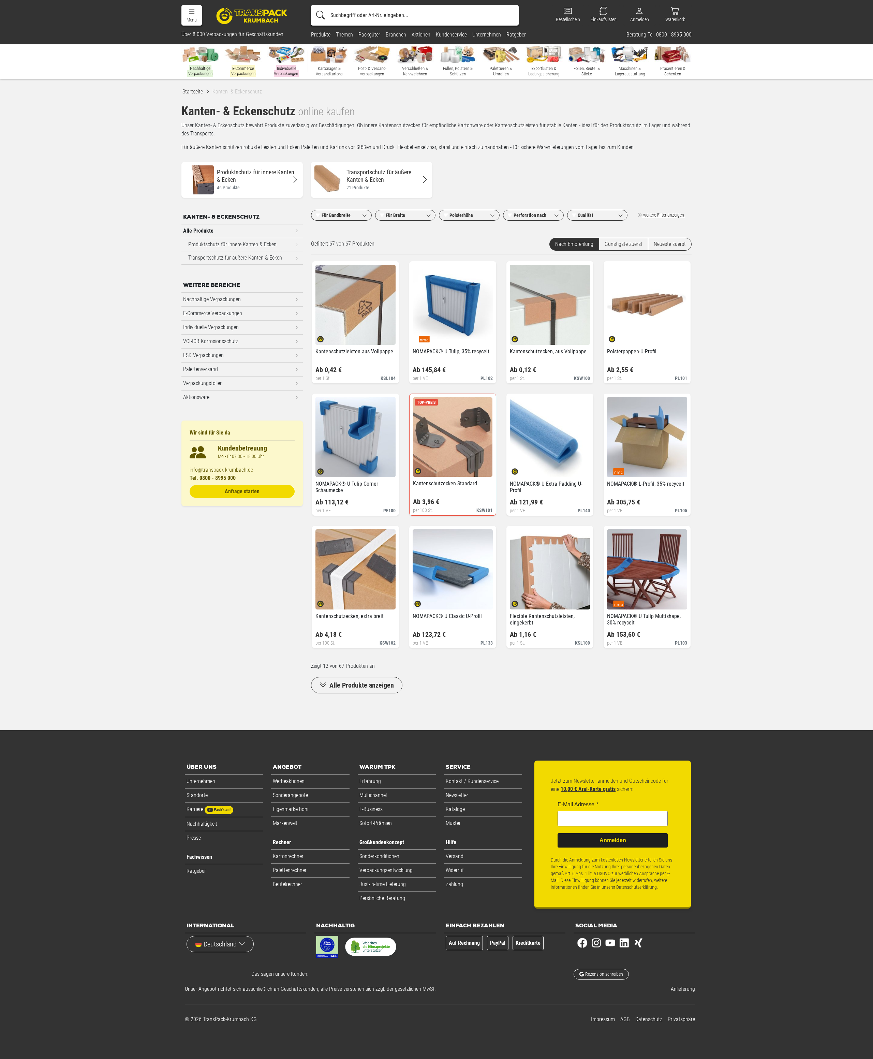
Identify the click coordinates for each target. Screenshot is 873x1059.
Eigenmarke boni (290, 809)
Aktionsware (196, 397)
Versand (454, 856)
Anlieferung (683, 989)
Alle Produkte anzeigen (361, 685)
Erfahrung (370, 781)
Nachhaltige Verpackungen (212, 299)
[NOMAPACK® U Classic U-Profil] (423, 602)
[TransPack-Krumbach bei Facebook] (582, 942)
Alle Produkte (198, 230)
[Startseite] (252, 15)
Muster (453, 823)
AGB (625, 1019)
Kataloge (455, 809)
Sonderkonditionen (379, 856)
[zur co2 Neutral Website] (370, 948)
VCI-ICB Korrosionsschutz (210, 341)
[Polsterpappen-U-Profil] (617, 337)
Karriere (209, 809)
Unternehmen (201, 781)
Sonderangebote (290, 795)
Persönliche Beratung (382, 898)
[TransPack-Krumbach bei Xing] (638, 942)
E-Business (371, 809)
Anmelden (613, 840)
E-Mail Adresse (576, 804)
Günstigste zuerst (623, 244)
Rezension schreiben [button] (603, 974)
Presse (194, 838)
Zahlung (454, 884)
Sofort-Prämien (375, 823)
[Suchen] (320, 15)
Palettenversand (200, 369)
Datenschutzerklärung (636, 887)
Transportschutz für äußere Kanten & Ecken (235, 257)
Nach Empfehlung (574, 244)
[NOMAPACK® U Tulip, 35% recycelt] (423, 337)
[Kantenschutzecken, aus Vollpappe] (520, 337)
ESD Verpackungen (203, 355)
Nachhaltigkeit (202, 824)
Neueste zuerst (670, 244)
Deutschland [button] (220, 944)
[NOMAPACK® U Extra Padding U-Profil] (520, 469)
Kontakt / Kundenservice (472, 781)
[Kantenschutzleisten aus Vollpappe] (326, 337)
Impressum (603, 1019)
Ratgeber (196, 871)
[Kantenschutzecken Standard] (423, 469)
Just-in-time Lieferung (382, 884)
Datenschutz (648, 1019)
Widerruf (455, 870)
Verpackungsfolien (203, 383)
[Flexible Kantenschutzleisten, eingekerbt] (520, 602)
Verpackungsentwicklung (386, 870)
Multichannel (373, 795)
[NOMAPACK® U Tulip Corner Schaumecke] (326, 469)
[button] (191, 15)
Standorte (197, 795)
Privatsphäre (681, 1019)
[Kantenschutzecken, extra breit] (326, 602)
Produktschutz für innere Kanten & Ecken (232, 244)
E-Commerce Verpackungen (212, 313)
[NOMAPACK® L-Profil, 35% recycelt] (617, 469)
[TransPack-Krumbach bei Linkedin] (624, 942)
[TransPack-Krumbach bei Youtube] (610, 942)
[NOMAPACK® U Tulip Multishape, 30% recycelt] (617, 602)
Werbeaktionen (289, 781)
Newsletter (457, 795)
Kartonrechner (288, 856)
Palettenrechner (290, 870)
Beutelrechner (287, 884)
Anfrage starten (242, 491)
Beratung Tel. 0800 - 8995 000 (659, 34)
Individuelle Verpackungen (211, 327)
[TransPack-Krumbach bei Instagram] (596, 942)
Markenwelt (285, 823)
